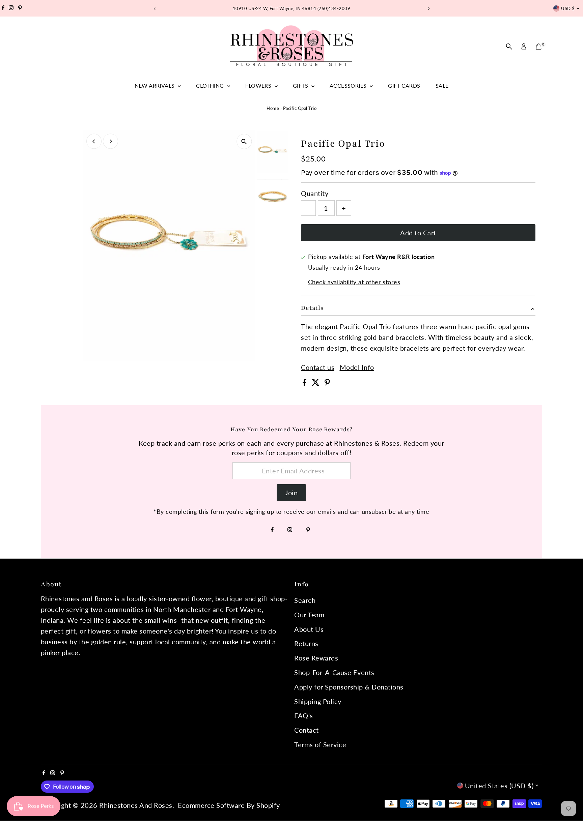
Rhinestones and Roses (135, 805)
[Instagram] (11, 8)
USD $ (568, 8)
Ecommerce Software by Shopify (229, 805)
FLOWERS (259, 85)
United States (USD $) (499, 786)
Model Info (357, 367)
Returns (306, 643)
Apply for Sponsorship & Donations (349, 687)
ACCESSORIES (349, 85)
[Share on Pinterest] (327, 383)
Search (304, 600)
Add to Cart (418, 233)
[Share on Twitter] (317, 383)
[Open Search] (509, 46)
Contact (306, 730)
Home (273, 108)
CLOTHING (210, 85)
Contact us (317, 367)
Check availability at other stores (354, 282)
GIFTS (301, 85)
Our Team (309, 615)
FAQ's (303, 715)
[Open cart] (538, 46)
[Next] (428, 8)
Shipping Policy (317, 701)
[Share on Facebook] (305, 383)
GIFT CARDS (404, 85)
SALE (442, 85)
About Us (309, 629)
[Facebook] (3, 8)
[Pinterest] (20, 8)
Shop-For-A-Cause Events (334, 672)
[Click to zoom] (244, 141)
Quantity (314, 193)
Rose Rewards (316, 658)
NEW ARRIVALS (155, 85)
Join (291, 493)
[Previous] (154, 8)
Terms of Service (320, 744)
